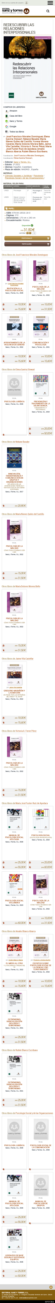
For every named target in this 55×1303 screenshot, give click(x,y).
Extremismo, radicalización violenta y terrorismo (14, 1022)
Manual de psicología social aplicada (14, 837)
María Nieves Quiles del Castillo (26, 140)
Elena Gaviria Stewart (23, 158)
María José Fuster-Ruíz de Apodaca (29, 147)
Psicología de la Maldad (40, 287)
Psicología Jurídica (14, 401)
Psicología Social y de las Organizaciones (24, 178)
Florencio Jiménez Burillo (41, 960)
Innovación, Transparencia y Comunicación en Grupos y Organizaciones (14, 477)
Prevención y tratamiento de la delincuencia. (40, 403)
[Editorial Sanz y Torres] (16, 11)
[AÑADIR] (27, 233)
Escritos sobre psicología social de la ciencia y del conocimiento (40, 966)
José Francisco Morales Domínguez (24, 136)
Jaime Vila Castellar (15, 687)
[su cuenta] (26, 2)
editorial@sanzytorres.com (28, 1298)
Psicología (38, 176)
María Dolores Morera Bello (29, 143)
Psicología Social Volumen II (14, 901)
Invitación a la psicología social (14, 289)
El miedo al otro (14, 963)
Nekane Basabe (31, 139)
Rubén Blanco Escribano (34, 151)
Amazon (13, 111)
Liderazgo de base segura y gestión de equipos (14, 1257)
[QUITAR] (30, 233)
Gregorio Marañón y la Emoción (14, 691)
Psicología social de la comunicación (40, 1146)
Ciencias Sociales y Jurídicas (18, 176)
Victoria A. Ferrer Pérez (33, 146)
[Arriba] (51, 1287)
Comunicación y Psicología (40, 343)
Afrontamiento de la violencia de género (14, 343)
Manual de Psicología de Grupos (41, 1203)
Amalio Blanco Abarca (16, 960)
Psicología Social (40, 835)
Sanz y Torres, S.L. (22, 162)
